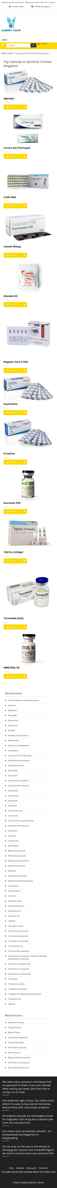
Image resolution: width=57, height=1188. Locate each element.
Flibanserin (12, 806)
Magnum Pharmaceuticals (19, 1058)
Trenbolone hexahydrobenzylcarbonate (24, 994)
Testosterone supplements (19, 964)
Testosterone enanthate (18, 941)
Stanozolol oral (14, 911)
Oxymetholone (14, 891)
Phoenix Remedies (16, 1043)
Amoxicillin (12, 715)
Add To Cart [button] (10, 107)
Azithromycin (13, 740)
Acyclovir (12, 705)
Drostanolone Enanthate (18, 781)
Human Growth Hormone (18, 826)
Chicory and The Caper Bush (20, 756)
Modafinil (12, 871)
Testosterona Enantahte (18, 931)
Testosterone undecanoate (19, 974)
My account (31, 1168)
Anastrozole (13, 720)
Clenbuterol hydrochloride (19, 761)
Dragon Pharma (14, 1027)
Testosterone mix (15, 946)
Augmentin (12, 725)
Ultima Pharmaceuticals (18, 1038)
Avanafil (11, 730)
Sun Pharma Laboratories (19, 1063)
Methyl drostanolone (16, 866)
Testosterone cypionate (18, 936)
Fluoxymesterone (15, 811)
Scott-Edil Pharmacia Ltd (18, 1068)
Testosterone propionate (18, 951)
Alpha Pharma (14, 1033)
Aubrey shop (7, 53)
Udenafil (11, 1004)
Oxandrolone (13, 886)
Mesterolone (13, 846)
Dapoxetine (13, 771)
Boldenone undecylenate (18, 745)
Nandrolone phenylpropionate (20, 881)
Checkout (20, 1168)
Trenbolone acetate (16, 984)
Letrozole (12, 836)
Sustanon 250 (14, 916)
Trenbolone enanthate (17, 989)
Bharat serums (14, 1053)
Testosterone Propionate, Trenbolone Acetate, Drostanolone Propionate (27, 957)
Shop (11, 1168)
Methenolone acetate (17, 856)
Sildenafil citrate (15, 901)
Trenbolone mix (14, 999)
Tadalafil (11, 921)
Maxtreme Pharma (16, 1022)
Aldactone (12, 710)
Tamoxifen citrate (15, 926)
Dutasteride (13, 791)
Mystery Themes (37, 1183)
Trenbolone (13, 979)
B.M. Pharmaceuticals (17, 1048)
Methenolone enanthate (18, 861)
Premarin (12, 896)
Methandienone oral (16, 851)
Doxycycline (13, 776)
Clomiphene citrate (16, 766)
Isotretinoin (12, 831)
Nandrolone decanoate (17, 876)
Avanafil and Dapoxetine (18, 735)
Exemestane (13, 796)
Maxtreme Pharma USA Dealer (12, 2)
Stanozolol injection (16, 906)
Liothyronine (13, 841)
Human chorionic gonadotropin (21, 821)
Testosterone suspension (18, 969)
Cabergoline (13, 751)
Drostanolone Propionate (18, 786)
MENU (5, 40)
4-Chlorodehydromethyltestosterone (23, 700)
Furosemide (13, 816)
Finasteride (12, 801)
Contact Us (43, 1168)
